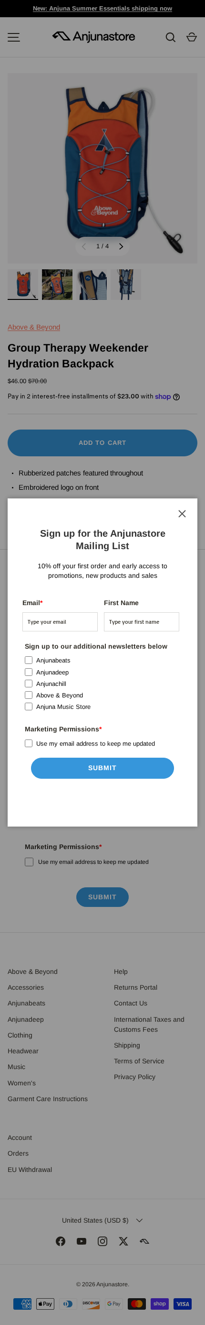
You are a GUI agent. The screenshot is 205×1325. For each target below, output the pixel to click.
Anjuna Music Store (63, 706)
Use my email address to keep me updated (95, 743)
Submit (102, 768)
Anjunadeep (52, 672)
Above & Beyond (59, 695)
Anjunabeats (53, 660)
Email (32, 603)
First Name (121, 603)
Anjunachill (51, 683)
